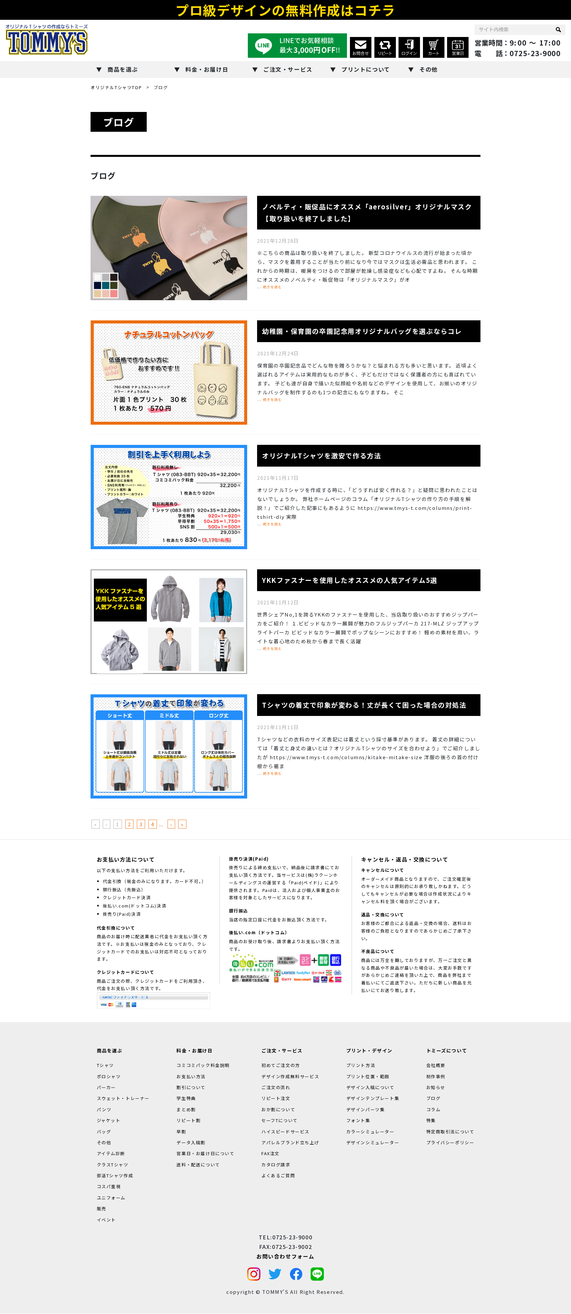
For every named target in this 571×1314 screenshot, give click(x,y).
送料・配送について (198, 1164)
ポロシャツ (109, 1076)
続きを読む (272, 286)
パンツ (104, 1109)
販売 (101, 1209)
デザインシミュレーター (373, 1142)
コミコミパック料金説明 (203, 1065)
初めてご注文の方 (280, 1065)
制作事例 (435, 1076)
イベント (106, 1220)
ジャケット (109, 1120)
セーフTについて (279, 1120)
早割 (181, 1131)
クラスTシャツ (113, 1164)
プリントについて (365, 69)
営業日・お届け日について (205, 1154)
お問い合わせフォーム (285, 1256)
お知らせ (435, 1087)
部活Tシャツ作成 (115, 1175)
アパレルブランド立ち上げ (290, 1142)
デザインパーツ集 (365, 1109)
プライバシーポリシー (450, 1142)
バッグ (104, 1131)
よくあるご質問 (278, 1175)
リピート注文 (275, 1098)
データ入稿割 (191, 1142)
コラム (433, 1109)
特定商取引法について (450, 1131)
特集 (431, 1120)
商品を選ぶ (122, 69)
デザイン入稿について (370, 1087)
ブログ (433, 1098)
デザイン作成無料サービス (290, 1076)
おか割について (278, 1109)
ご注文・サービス (288, 69)
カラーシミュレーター (370, 1131)
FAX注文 (270, 1154)
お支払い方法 (191, 1076)
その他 (428, 69)
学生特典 (186, 1098)
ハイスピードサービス (285, 1131)
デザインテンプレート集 (373, 1098)
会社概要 (435, 1065)
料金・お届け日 (206, 69)
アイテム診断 (111, 1154)
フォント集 (358, 1120)
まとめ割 (186, 1109)
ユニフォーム (111, 1197)
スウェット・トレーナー (123, 1098)
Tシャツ (105, 1065)
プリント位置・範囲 (368, 1076)
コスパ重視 (109, 1187)
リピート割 (188, 1120)
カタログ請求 (275, 1164)
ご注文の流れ (275, 1087)
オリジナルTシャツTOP (116, 87)
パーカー (106, 1087)
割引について (191, 1087)
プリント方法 (360, 1065)
